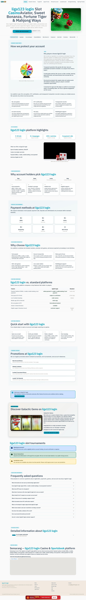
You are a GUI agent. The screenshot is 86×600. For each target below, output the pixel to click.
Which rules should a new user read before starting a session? (26, 507)
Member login (36, 30)
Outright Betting (72, 1)
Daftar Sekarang (46, 597)
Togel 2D (39, 1)
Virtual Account (54, 1)
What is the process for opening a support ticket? (23, 498)
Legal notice (37, 589)
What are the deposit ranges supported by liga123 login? (25, 504)
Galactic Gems (32, 1)
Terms (36, 586)
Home (25, 1)
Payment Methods (37, 37)
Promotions (65, 37)
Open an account (22, 31)
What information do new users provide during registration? (25, 482)
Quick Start (59, 37)
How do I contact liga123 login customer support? (23, 517)
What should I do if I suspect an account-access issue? (24, 495)
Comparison (53, 37)
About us (36, 584)
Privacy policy (37, 587)
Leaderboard (63, 1)
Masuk (54, 597)
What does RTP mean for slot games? (20, 489)
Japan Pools (46, 1)
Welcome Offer (72, 37)
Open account (54, 584)
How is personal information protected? (21, 514)
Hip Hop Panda (80, 1)
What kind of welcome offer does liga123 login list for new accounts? (28, 492)
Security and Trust (14, 37)
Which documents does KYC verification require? (23, 501)
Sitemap (52, 590)
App (52, 587)
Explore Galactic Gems (51, 432)
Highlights (22, 37)
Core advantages (29, 37)
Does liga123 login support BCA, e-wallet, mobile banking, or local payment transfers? (31, 485)
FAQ (52, 589)
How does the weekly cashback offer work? (22, 510)
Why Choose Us (46, 37)
